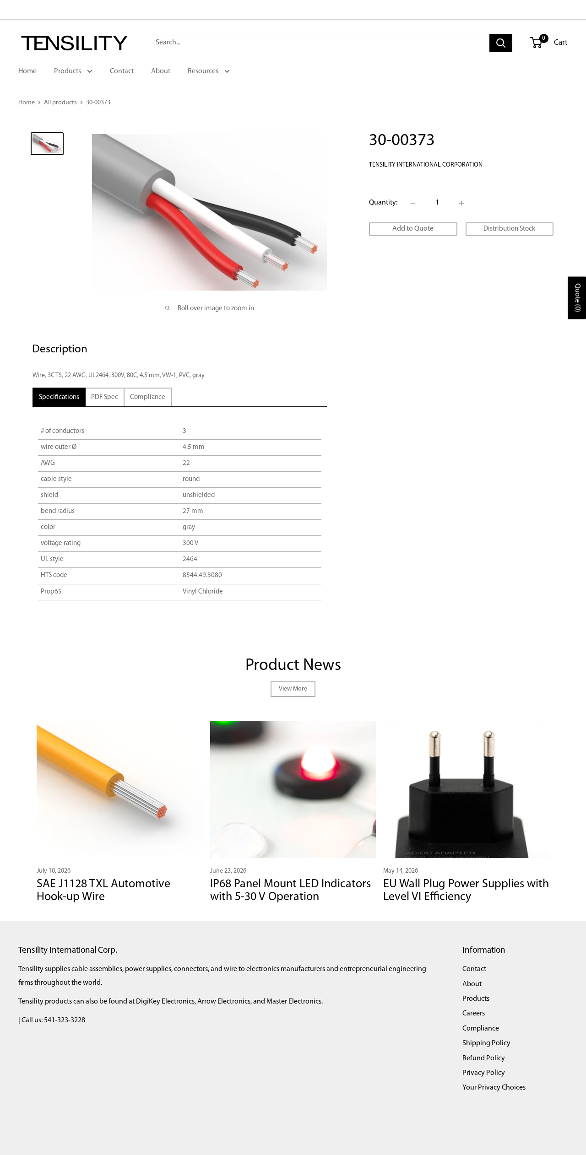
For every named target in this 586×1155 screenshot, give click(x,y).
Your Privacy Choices (494, 1087)
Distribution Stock (509, 229)
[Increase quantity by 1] (461, 203)
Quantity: (383, 202)
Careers (473, 1013)
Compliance (480, 1028)
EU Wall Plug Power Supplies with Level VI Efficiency (466, 891)
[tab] (59, 397)
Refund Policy (483, 1058)
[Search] (500, 43)
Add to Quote (413, 228)
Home (27, 71)
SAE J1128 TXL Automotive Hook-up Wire (103, 891)
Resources (204, 71)
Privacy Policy (483, 1073)
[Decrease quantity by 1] (413, 203)
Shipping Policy (486, 1043)
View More (293, 688)
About (160, 71)
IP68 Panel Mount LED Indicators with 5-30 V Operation (290, 891)
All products (60, 102)
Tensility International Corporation (426, 165)
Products (68, 71)
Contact (122, 71)
